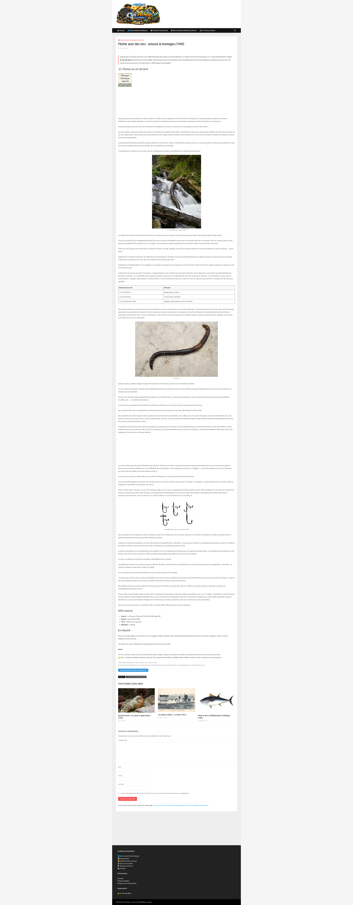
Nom (120, 767)
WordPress (143, 902)
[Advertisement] (176, 102)
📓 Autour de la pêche (207, 30)
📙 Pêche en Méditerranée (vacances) (184, 30)
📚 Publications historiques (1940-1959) (131, 40)
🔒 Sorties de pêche (124, 893)
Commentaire (123, 740)
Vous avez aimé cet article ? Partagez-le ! (133, 670)
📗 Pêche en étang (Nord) (159, 30)
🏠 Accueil (121, 30)
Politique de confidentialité (126, 883)
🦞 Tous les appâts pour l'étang (136, 677)
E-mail (120, 775)
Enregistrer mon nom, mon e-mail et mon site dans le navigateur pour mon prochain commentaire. (155, 793)
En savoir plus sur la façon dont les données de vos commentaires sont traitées (181, 805)
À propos (120, 878)
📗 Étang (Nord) (123, 858)
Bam (150, 902)
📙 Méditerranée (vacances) (127, 861)
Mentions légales (123, 881)
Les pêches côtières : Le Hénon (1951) (172, 715)
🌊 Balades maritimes (125, 866)
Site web (121, 784)
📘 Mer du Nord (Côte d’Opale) (128, 856)
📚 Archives (121, 868)
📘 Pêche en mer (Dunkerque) (137, 30)
